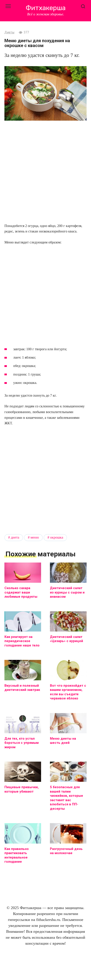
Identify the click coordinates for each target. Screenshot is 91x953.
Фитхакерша (46, 8)
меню (34, 537)
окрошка (56, 537)
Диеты (9, 32)
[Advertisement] (45, 172)
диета (15, 537)
